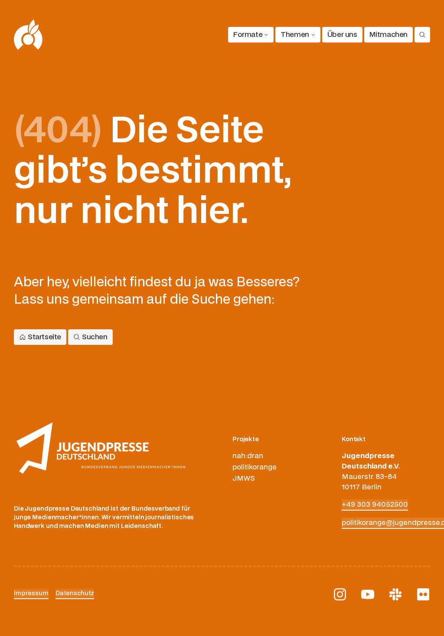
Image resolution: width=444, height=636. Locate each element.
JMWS (243, 478)
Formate (247, 34)
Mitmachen (388, 34)
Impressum (31, 593)
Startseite (44, 337)
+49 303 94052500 (375, 504)
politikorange (254, 467)
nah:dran (247, 455)
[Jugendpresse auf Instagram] (340, 594)
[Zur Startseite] (28, 34)
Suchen (95, 337)
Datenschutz (75, 593)
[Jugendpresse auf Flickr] (423, 594)
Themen (295, 34)
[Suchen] (422, 35)
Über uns (342, 34)
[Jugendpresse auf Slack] (395, 594)
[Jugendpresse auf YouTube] (368, 594)
